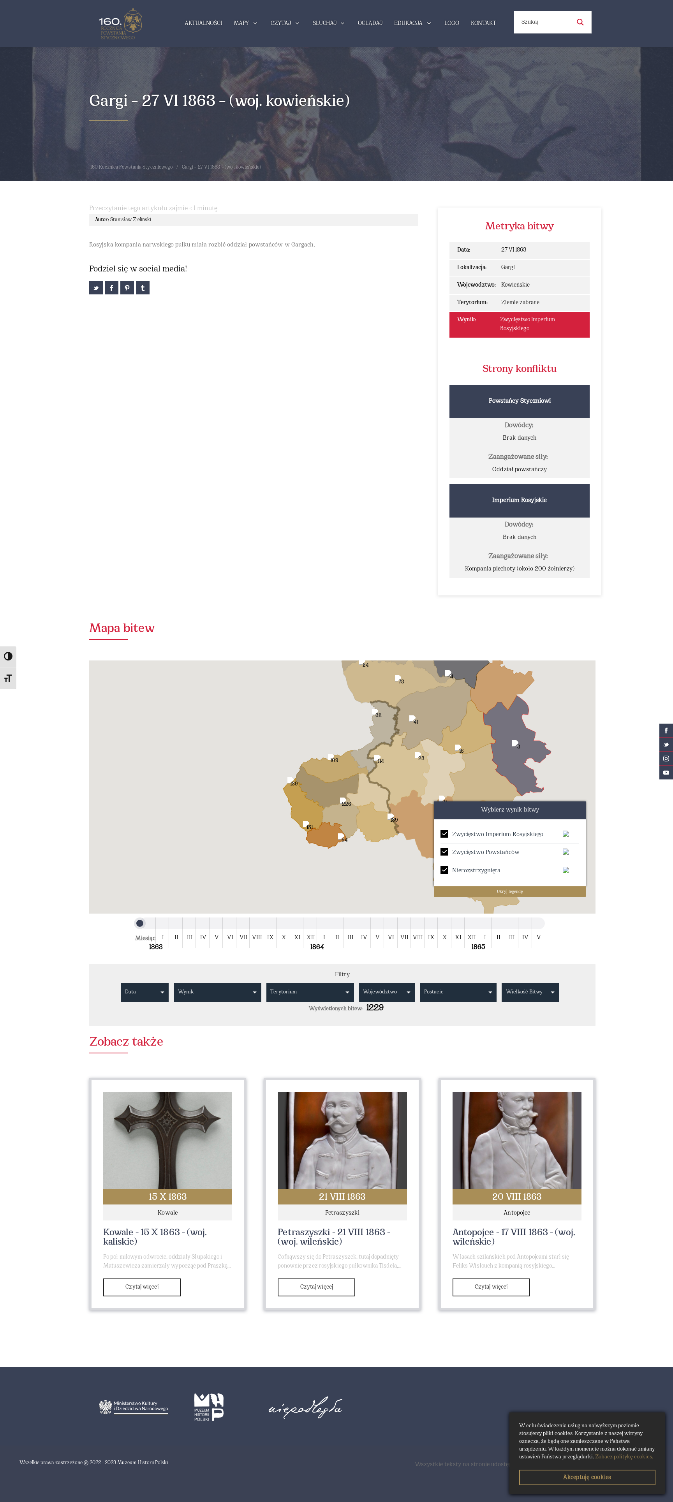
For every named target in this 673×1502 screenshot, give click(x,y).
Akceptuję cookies (587, 1477)
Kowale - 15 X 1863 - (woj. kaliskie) (155, 1238)
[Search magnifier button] (580, 22)
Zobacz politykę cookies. (624, 1457)
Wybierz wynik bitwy (510, 810)
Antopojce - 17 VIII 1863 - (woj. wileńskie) (514, 1238)
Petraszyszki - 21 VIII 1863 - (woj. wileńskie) (334, 1238)
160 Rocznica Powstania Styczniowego (131, 167)
